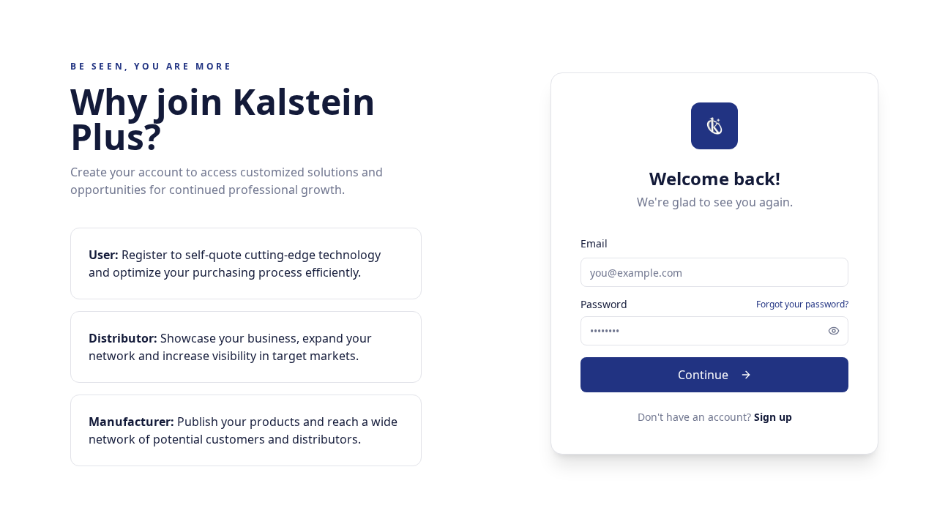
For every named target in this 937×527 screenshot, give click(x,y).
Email (594, 243)
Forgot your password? (802, 304)
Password (604, 304)
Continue (703, 375)
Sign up (773, 417)
